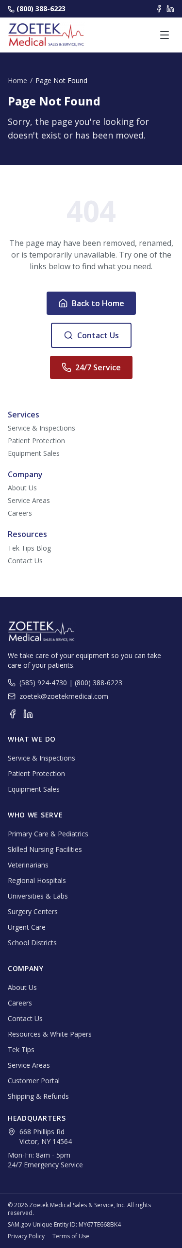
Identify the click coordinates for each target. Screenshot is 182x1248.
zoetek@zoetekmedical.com (63, 696)
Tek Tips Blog (29, 548)
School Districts (32, 942)
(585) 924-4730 (43, 682)
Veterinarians (28, 864)
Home (17, 80)
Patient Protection (36, 440)
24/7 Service (98, 367)
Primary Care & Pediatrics (48, 833)
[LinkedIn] (170, 9)
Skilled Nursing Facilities (45, 849)
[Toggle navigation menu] (164, 35)
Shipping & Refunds (38, 1096)
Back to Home (98, 303)
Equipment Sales (34, 453)
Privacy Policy (26, 1236)
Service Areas (29, 500)
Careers (20, 513)
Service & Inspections (41, 428)
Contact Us (98, 335)
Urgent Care (27, 927)
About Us (22, 487)
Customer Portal (34, 1080)
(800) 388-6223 (41, 8)
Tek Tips (21, 1049)
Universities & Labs (38, 896)
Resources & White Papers (50, 1034)
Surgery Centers (33, 911)
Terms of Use (70, 1236)
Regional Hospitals (37, 880)
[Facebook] (159, 9)
